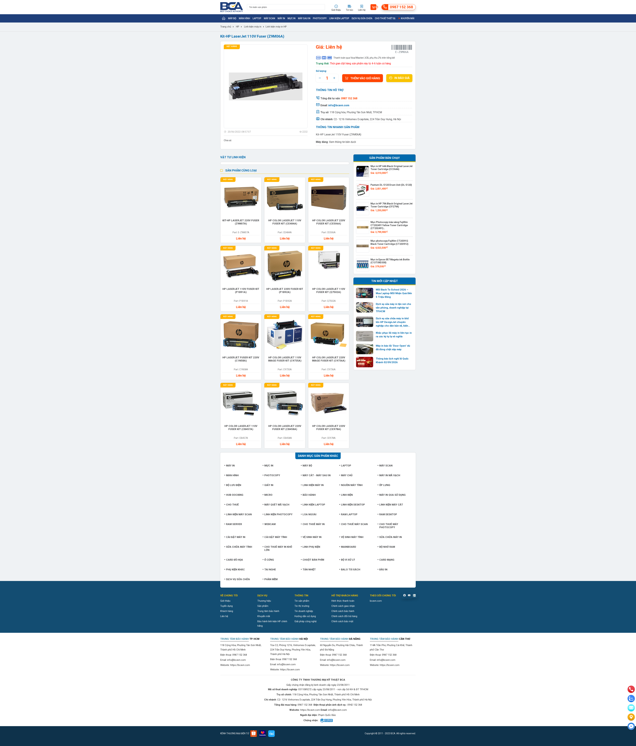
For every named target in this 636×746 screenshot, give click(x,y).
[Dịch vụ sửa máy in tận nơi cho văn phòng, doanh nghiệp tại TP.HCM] (364, 307)
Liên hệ (224, 616)
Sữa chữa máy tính (239, 546)
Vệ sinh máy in (312, 537)
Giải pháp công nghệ (305, 621)
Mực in (291, 18)
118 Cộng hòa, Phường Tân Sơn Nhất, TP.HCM (356, 112)
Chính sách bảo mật (342, 621)
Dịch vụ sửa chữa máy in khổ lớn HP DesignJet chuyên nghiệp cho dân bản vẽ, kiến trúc (392, 322)
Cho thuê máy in (314, 524)
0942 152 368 (354, 704)
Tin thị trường (301, 605)
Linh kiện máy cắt (391, 504)
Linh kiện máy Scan (239, 514)
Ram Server (234, 524)
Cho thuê (232, 504)
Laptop (257, 18)
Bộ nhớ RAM (387, 546)
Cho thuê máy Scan (354, 524)
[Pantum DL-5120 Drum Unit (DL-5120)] (362, 190)
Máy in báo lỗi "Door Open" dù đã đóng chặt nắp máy (393, 347)
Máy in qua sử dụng (392, 494)
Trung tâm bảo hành (268, 611)
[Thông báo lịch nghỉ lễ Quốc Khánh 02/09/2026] (364, 362)
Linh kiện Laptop (339, 18)
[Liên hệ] (631, 717)
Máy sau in (304, 18)
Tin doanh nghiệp (303, 611)
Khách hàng (226, 611)
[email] (631, 707)
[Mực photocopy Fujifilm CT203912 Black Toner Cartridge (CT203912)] (362, 246)
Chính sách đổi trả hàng (344, 616)
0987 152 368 (239, 654)
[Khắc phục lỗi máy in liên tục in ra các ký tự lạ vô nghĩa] (364, 336)
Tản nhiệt (309, 569)
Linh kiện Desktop (353, 504)
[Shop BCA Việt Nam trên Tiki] (271, 733)
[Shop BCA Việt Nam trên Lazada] (262, 733)
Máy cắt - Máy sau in (317, 475)
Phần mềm (271, 579)
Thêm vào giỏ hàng (365, 78)
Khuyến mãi (407, 18)
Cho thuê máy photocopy (388, 526)
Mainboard (348, 546)
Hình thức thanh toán (342, 600)
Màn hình (244, 18)
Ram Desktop (388, 514)
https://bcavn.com (240, 665)
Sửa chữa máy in (390, 537)
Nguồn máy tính (352, 485)
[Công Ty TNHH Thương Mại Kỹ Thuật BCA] (231, 7)
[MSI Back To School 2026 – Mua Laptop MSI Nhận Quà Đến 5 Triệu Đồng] (364, 293)
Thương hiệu (264, 600)
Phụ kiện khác (235, 569)
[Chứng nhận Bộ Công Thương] (326, 720)
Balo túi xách (350, 569)
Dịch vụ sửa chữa (362, 18)
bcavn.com (376, 600)
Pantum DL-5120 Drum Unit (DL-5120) (391, 185)
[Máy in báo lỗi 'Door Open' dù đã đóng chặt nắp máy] (364, 349)
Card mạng (386, 559)
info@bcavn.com (338, 105)
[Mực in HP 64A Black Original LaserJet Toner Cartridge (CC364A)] (362, 171)
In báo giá (402, 78)
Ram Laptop (349, 514)
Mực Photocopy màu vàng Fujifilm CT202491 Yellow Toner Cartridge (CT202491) (389, 225)
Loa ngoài (309, 514)
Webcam (270, 524)
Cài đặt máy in (235, 537)
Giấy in (268, 485)
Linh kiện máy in (252, 26)
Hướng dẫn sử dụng (305, 616)
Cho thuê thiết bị (385, 18)
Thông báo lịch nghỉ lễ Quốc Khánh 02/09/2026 (392, 360)
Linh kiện (347, 494)
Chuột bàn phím (313, 559)
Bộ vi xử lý (348, 559)
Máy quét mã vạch (276, 504)
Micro (268, 494)
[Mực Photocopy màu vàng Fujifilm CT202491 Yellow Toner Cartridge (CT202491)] (362, 227)
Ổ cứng (269, 559)
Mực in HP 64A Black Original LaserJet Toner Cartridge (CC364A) (392, 167)
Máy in (281, 18)
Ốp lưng (384, 485)
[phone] (631, 689)
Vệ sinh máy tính (352, 537)
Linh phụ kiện (311, 546)
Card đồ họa (234, 559)
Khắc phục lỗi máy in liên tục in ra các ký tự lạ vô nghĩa (394, 334)
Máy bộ (232, 18)
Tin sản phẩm (301, 600)
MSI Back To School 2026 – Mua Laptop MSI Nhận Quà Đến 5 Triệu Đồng (394, 293)
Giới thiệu (225, 600)
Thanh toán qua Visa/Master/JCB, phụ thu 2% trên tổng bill (364, 57)
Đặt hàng (232, 46)
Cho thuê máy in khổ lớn (278, 548)
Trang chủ (225, 26)
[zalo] (631, 698)
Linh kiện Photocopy (278, 514)
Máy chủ (346, 475)
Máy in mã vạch (389, 475)
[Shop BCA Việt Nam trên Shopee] (253, 734)
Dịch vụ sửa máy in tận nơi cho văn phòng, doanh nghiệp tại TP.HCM (393, 308)
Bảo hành (309, 494)
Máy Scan (269, 18)
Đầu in (383, 569)
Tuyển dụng (226, 605)
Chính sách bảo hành (342, 611)
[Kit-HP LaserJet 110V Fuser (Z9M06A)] (265, 86)
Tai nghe (270, 569)
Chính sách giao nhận (343, 605)
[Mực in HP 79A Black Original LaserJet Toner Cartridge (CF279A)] (362, 208)
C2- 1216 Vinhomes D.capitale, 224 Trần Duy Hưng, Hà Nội (367, 119)
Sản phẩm (262, 605)
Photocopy (320, 18)
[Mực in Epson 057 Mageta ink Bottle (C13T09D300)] (362, 264)
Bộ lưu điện (233, 485)
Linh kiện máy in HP (276, 26)
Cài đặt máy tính (275, 537)
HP (237, 26)
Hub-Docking (234, 494)
